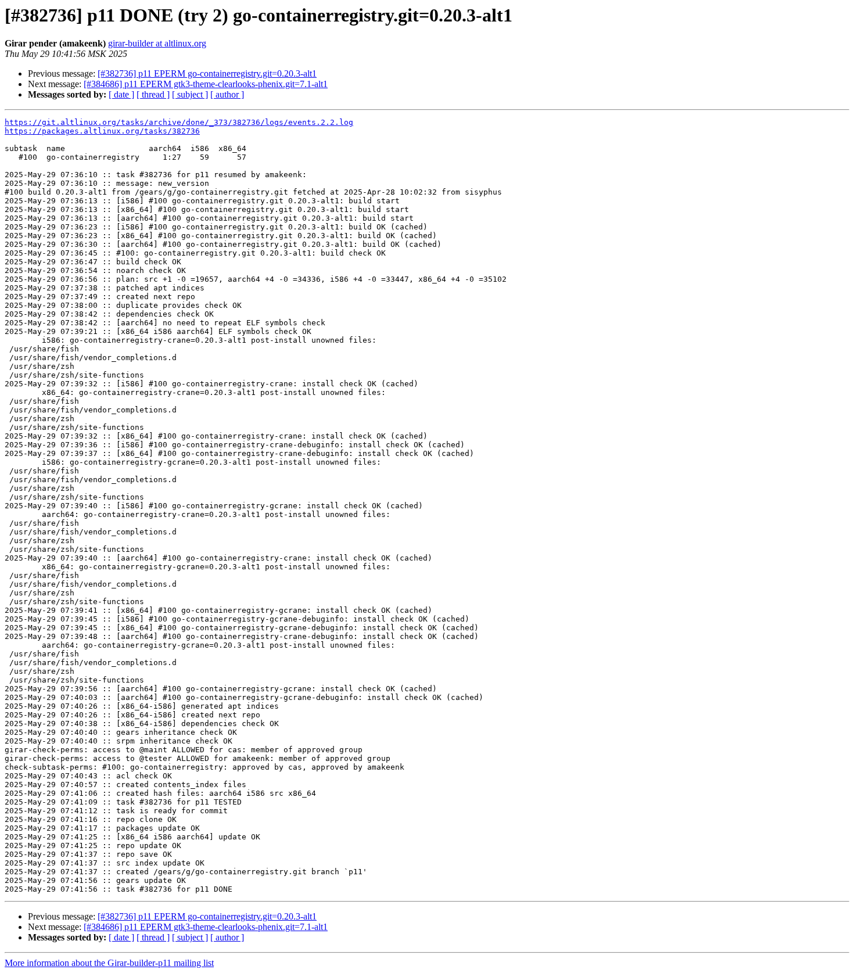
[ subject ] (190, 94)
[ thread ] (153, 94)
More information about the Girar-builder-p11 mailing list (109, 963)
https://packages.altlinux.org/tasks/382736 (102, 131)
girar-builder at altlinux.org (157, 43)
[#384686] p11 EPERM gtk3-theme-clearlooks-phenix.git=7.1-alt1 (206, 84)
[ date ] (121, 94)
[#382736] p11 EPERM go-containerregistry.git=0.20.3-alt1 (207, 73)
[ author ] (227, 94)
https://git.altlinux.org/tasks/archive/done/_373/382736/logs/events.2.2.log (179, 122)
